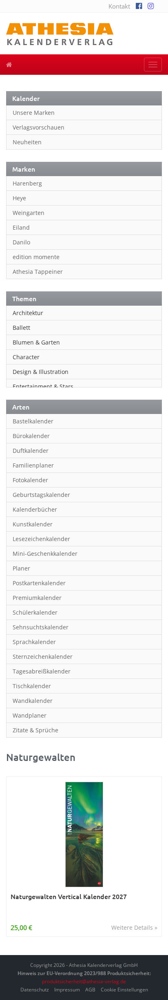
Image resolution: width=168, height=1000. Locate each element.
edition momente (36, 257)
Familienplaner (33, 465)
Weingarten (28, 213)
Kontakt (119, 6)
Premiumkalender (37, 598)
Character (26, 357)
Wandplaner (29, 715)
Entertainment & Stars (43, 386)
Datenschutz (34, 989)
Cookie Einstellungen (124, 989)
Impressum (67, 989)
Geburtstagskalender (41, 495)
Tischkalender (32, 686)
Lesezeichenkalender (41, 539)
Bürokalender (31, 436)
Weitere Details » (134, 927)
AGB (90, 989)
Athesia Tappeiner (38, 271)
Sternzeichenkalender (43, 656)
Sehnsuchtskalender (41, 627)
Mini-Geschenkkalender (45, 553)
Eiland (21, 227)
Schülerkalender (35, 612)
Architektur (28, 313)
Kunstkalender (33, 524)
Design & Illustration (41, 372)
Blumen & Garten (36, 342)
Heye (19, 198)
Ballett (21, 327)
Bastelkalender (33, 421)
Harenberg (27, 183)
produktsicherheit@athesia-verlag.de (84, 981)
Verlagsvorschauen (38, 127)
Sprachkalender (34, 642)
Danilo (21, 242)
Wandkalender (33, 701)
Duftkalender (31, 450)
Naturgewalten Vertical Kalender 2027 (69, 896)
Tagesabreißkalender (42, 671)
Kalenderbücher (35, 509)
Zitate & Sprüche (35, 730)
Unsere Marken (34, 112)
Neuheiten (27, 142)
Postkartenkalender (39, 583)
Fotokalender (30, 480)
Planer (21, 568)
